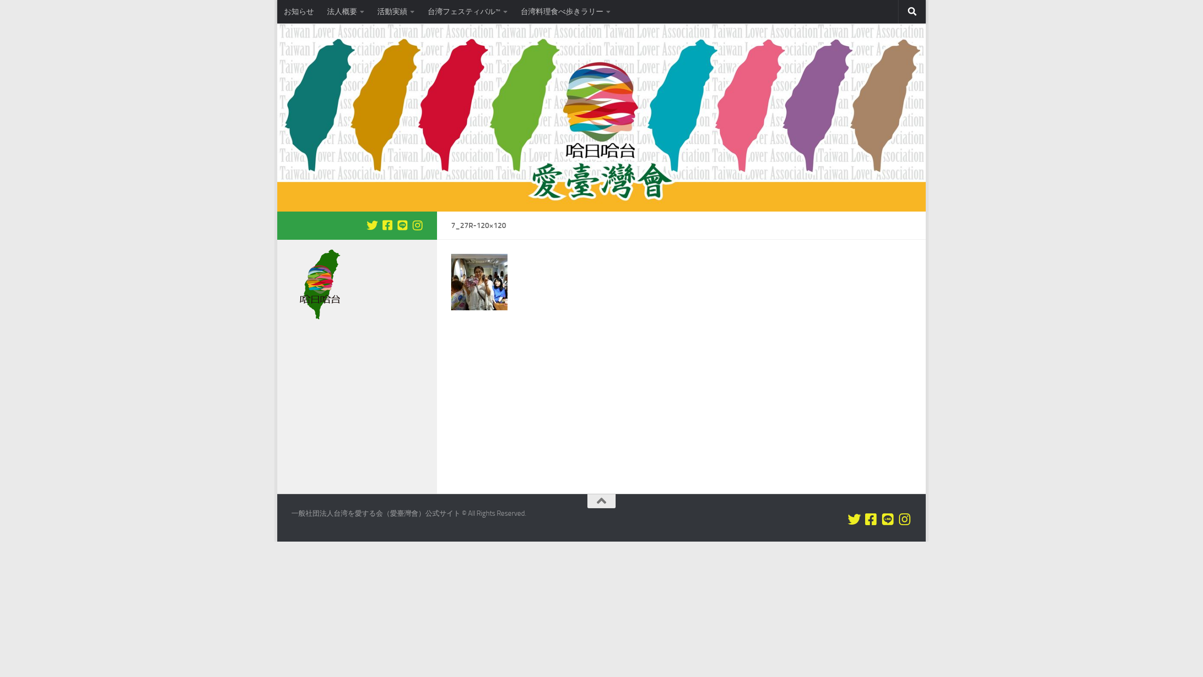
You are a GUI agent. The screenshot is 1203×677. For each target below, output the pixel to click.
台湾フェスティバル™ (464, 11)
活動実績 (392, 11)
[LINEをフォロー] (402, 225)
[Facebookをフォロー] (387, 225)
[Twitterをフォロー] (372, 225)
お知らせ (299, 11)
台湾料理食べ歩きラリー (562, 11)
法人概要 (342, 11)
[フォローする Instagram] (417, 225)
